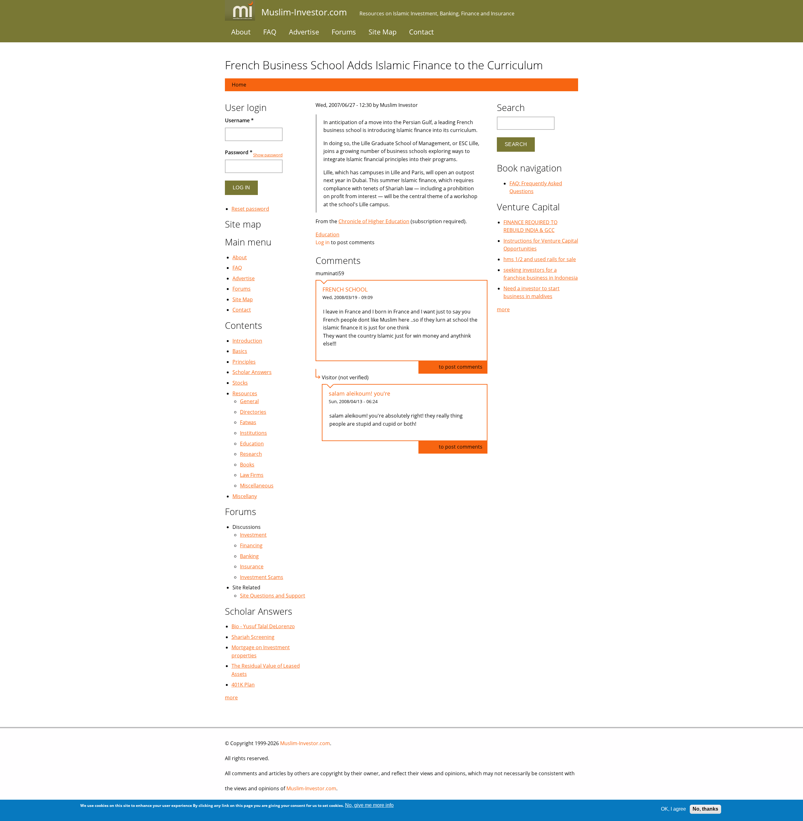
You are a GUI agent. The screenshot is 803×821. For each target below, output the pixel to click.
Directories (253, 411)
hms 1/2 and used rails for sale (539, 259)
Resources (244, 393)
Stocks (240, 382)
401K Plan (243, 684)
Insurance (251, 566)
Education (327, 234)
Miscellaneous (257, 485)
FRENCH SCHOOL (345, 289)
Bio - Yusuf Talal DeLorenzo (263, 626)
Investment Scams (261, 577)
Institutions (253, 432)
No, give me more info (369, 805)
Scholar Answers (252, 372)
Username (239, 120)
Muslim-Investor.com (305, 743)
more (231, 697)
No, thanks (705, 809)
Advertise (304, 31)
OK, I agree (673, 809)
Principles (244, 361)
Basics (239, 351)
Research (251, 453)
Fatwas (248, 422)
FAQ (269, 31)
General (249, 401)
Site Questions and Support (272, 595)
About (241, 31)
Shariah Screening (252, 637)
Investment (253, 534)
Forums (344, 31)
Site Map (382, 31)
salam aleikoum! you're (359, 393)
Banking (249, 556)
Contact (421, 31)
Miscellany (244, 496)
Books (247, 464)
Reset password (250, 208)
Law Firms (251, 474)
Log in (323, 242)
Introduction (247, 340)
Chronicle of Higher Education (373, 221)
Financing (251, 545)
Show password (268, 155)
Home (239, 84)
